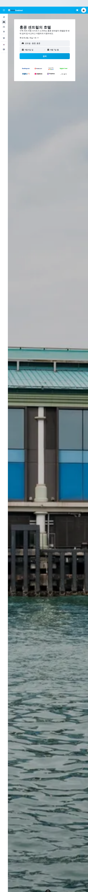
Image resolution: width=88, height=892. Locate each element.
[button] (3, 10)
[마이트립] (4, 38)
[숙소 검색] (4, 22)
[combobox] (29, 38)
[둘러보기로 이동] (4, 31)
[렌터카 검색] (4, 27)
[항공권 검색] (4, 17)
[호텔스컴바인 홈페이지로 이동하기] (15, 10)
